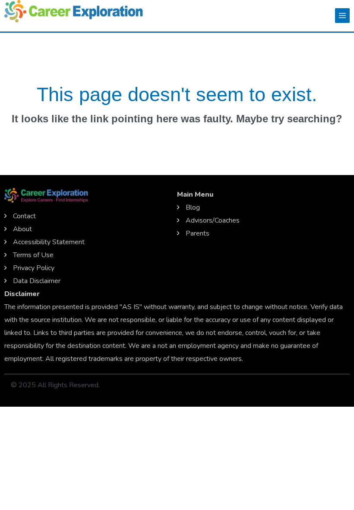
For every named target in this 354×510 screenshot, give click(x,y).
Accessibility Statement (49, 242)
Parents (197, 233)
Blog (193, 207)
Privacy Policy (33, 268)
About (22, 229)
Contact (24, 216)
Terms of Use (33, 255)
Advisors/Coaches (213, 220)
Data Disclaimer (36, 281)
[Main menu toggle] (342, 15)
